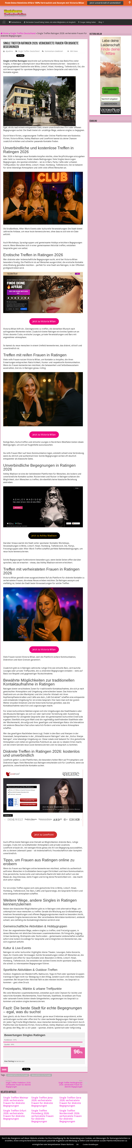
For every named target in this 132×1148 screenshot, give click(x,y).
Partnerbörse (16, 22)
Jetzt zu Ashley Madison (44, 535)
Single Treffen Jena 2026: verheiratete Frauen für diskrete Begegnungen (42, 1101)
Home (6, 33)
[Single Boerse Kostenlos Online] (15, 12)
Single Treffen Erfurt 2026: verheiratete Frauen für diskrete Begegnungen (14, 1114)
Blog (100, 22)
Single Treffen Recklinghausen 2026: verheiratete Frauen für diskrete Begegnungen (70, 1084)
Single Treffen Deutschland (23, 33)
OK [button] (77, 1144)
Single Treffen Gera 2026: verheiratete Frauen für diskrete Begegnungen (70, 1101)
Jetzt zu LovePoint (44, 834)
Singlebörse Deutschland (41, 1075)
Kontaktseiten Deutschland (18, 1075)
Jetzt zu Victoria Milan (44, 321)
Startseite (4, 22)
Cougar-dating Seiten (88, 22)
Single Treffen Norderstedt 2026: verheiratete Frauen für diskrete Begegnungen (70, 1116)
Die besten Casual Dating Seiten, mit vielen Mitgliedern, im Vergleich (51, 22)
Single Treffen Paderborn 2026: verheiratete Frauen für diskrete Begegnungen (18, 1084)
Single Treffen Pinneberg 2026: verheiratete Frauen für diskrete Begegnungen (42, 1116)
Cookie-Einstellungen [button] (90, 1144)
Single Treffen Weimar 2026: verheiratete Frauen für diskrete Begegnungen (15, 1101)
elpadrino (9, 51)
